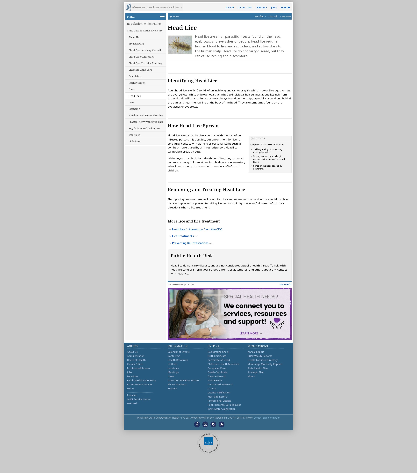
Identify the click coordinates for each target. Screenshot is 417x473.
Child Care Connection (141, 56)
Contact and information (267, 417)
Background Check (218, 351)
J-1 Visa (212, 388)
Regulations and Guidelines (144, 128)
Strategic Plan (256, 372)
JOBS (274, 7)
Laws (131, 102)
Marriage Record (217, 396)
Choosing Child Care (140, 69)
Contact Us (174, 355)
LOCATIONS (244, 7)
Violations (134, 141)
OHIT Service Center (139, 399)
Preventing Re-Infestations (190, 243)
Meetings (173, 372)
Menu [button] (131, 16)
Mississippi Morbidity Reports (265, 364)
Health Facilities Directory (263, 360)
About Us (134, 37)
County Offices (135, 364)
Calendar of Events (179, 351)
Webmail (132, 403)
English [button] (286, 16)
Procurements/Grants (139, 384)
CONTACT (261, 7)
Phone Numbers (177, 384)
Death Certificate (217, 372)
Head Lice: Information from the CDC (197, 229)
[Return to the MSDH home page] (156, 7)
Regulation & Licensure (144, 24)
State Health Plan (258, 368)
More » (130, 388)
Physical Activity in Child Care (146, 121)
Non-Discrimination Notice (183, 380)
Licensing (134, 108)
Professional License (219, 400)
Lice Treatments (183, 236)
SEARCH (285, 7)
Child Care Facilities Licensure (145, 30)
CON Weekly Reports (260, 355)
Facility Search (137, 82)
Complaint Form (217, 368)
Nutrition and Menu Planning (146, 115)
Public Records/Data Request (224, 404)
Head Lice (135, 95)
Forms (132, 89)
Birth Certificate (217, 355)
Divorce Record (216, 376)
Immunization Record (220, 384)
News (171, 376)
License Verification (219, 392)
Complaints (135, 76)
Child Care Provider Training (145, 63)
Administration (135, 355)
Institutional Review (138, 368)
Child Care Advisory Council (145, 50)
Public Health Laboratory (141, 380)
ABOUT (230, 7)
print (176, 16)
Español (259, 16)
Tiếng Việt (273, 16)
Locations (132, 376)
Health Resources (178, 360)
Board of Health (136, 360)
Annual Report (256, 351)
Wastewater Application (222, 408)
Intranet (132, 395)
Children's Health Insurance (223, 364)
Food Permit (215, 380)
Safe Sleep (134, 134)
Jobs (129, 372)
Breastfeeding (136, 43)
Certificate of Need (219, 360)
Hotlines (173, 364)
